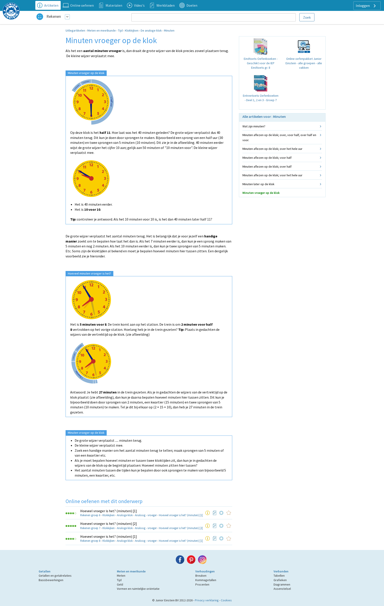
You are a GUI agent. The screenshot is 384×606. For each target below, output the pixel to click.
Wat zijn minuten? (253, 126)
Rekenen (53, 16)
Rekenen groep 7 (90, 528)
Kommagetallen (205, 580)
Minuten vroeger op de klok (261, 193)
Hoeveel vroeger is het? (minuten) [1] (108, 511)
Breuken (200, 576)
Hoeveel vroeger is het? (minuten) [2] (108, 523)
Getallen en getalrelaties (55, 576)
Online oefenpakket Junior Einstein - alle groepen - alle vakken (304, 63)
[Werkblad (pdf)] (214, 512)
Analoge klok (125, 515)
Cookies (226, 600)
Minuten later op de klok (258, 184)
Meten (121, 576)
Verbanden (281, 571)
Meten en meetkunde (101, 30)
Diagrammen (282, 584)
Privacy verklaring (207, 600)
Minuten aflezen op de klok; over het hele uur (272, 149)
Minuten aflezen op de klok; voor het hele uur (272, 175)
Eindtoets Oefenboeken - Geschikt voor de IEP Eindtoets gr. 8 (261, 63)
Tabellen (279, 576)
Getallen (44, 571)
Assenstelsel (282, 589)
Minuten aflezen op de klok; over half (267, 167)
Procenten (202, 584)
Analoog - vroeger (146, 515)
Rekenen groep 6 (90, 515)
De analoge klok (151, 30)
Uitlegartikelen (75, 30)
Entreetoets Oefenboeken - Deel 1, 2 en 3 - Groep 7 (260, 98)
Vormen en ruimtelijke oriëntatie (138, 589)
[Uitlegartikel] (207, 512)
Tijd (120, 30)
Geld (120, 584)
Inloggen (363, 5)
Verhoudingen (205, 571)
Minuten (169, 30)
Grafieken (280, 580)
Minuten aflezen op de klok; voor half (267, 158)
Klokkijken (131, 30)
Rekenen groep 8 (90, 541)
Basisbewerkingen (51, 580)
